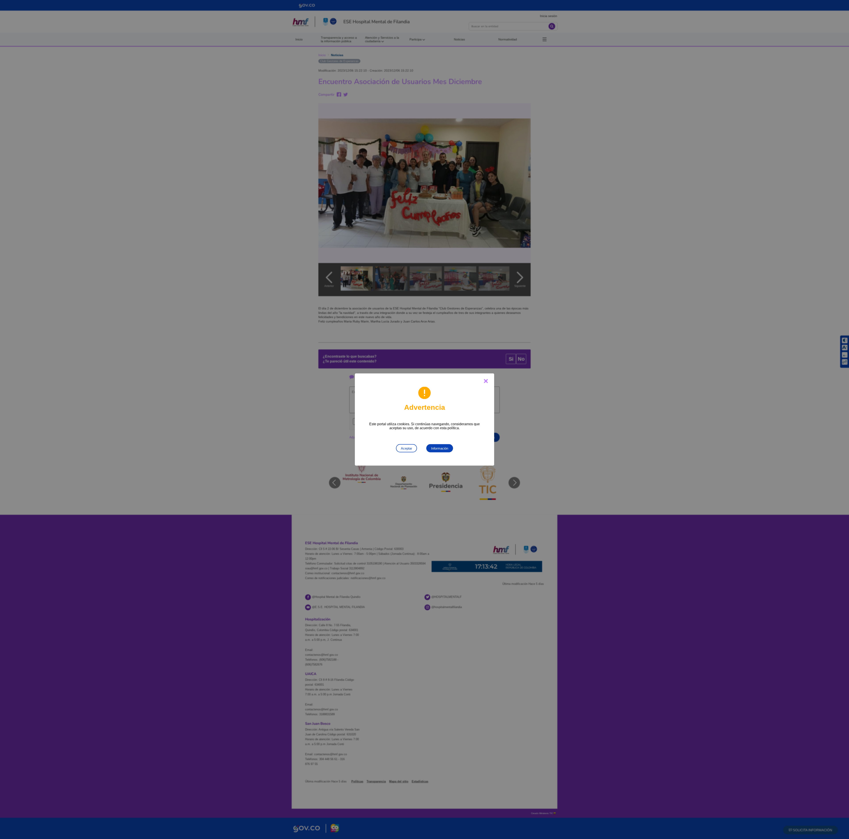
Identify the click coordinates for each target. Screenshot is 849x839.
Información (439, 448)
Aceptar (406, 448)
